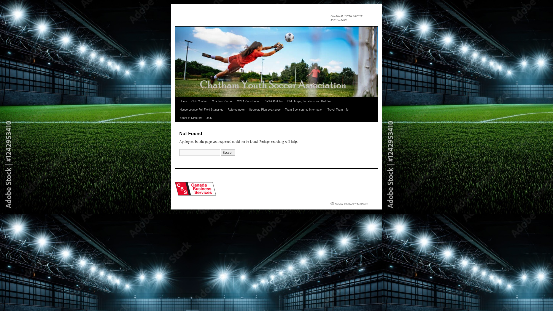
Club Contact (199, 101)
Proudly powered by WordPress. (351, 203)
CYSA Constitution (248, 101)
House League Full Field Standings (201, 109)
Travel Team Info (337, 109)
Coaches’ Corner (222, 101)
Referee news (236, 109)
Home (183, 101)
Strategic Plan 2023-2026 (265, 109)
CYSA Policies (274, 101)
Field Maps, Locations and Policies (309, 101)
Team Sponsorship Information (304, 109)
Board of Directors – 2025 (196, 118)
